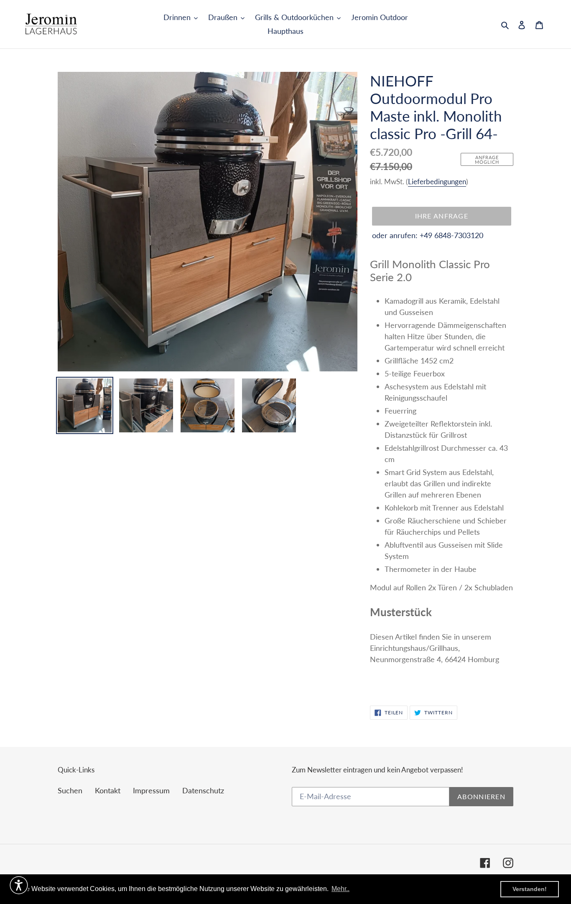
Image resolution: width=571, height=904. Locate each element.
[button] (18, 885)
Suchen (70, 790)
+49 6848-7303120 (451, 235)
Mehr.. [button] (340, 888)
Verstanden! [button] (529, 889)
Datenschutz (203, 790)
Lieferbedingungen (437, 181)
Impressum (151, 790)
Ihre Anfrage (441, 216)
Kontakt (107, 790)
